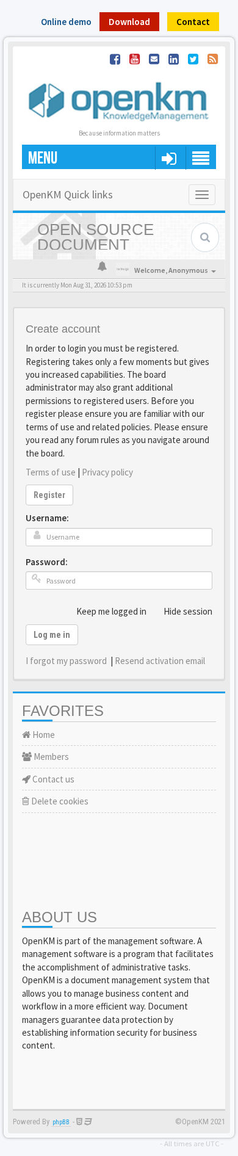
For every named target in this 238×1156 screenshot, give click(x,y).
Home (43, 734)
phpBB (61, 1122)
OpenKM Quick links (68, 194)
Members (50, 756)
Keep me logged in (111, 611)
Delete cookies (58, 801)
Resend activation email (160, 661)
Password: (47, 562)
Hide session (188, 611)
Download (129, 21)
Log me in (52, 635)
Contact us (52, 779)
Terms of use (51, 472)
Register (49, 495)
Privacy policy (107, 472)
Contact (193, 21)
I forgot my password (66, 661)
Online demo (66, 21)
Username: (47, 518)
